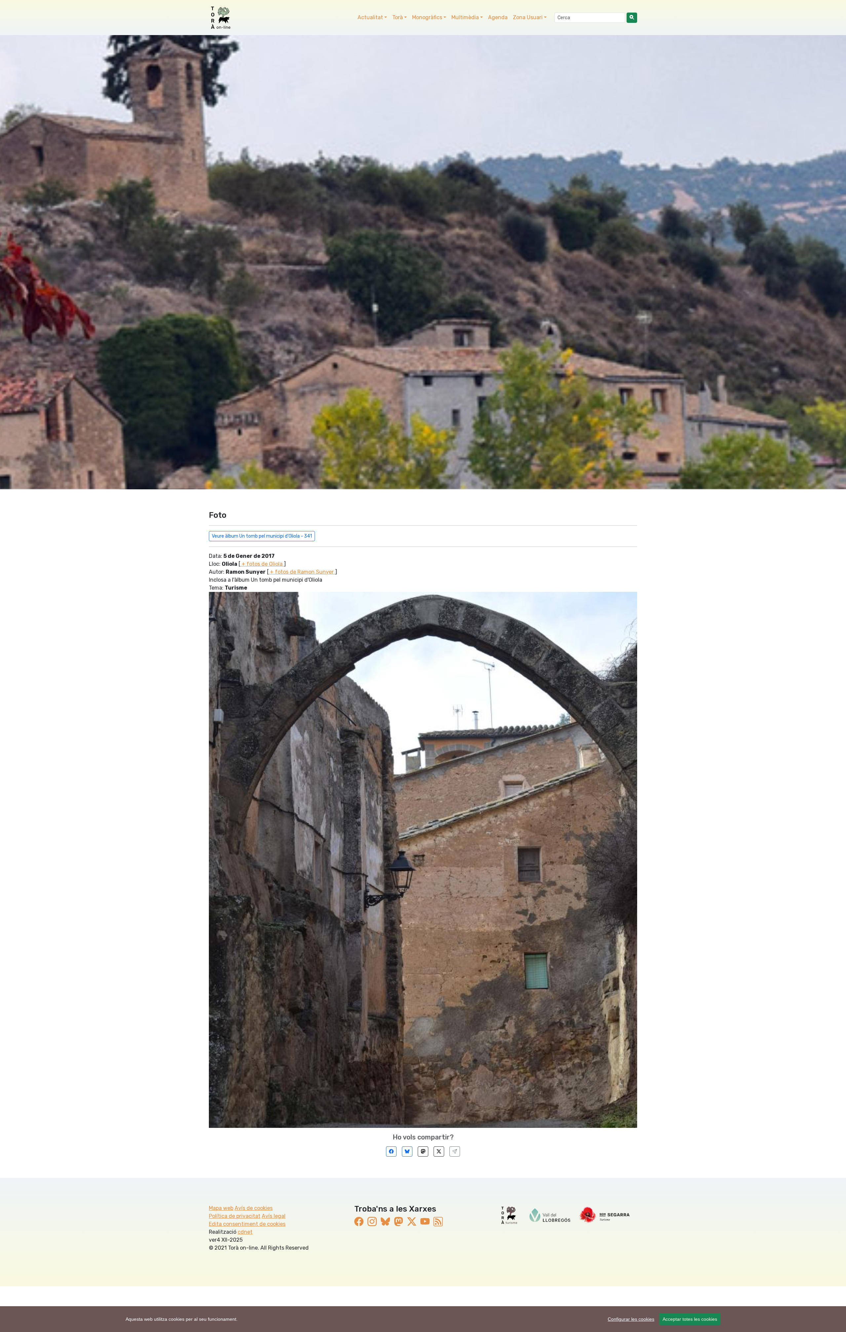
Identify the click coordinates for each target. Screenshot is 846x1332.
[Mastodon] (423, 1151)
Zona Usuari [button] (528, 17)
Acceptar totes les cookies (690, 1319)
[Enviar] (454, 1151)
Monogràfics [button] (427, 17)
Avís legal (274, 1216)
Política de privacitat (234, 1216)
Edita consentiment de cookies (247, 1224)
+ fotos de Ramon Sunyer (302, 572)
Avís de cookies (254, 1208)
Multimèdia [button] (465, 17)
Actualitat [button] (370, 17)
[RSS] (438, 1222)
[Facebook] (391, 1151)
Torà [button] (397, 17)
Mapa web (221, 1208)
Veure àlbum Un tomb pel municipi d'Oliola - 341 (262, 536)
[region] (423, 1319)
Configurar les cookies (631, 1319)
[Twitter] (439, 1151)
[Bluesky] (407, 1151)
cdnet (245, 1232)
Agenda (498, 17)
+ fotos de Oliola (262, 564)
